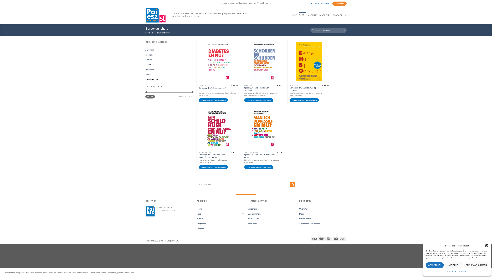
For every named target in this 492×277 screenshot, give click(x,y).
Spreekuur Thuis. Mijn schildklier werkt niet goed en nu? (212, 156)
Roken (148, 74)
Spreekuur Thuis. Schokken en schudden (256, 89)
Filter (150, 96)
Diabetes (149, 54)
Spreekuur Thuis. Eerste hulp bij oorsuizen (303, 89)
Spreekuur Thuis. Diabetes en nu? (212, 88)
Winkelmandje (254, 213)
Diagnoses (324, 15)
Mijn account (253, 218)
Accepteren (435, 265)
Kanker (148, 59)
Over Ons (303, 208)
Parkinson (149, 69)
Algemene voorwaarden (309, 223)
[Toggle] (243, 213)
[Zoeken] (346, 15)
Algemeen (149, 49)
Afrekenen (252, 223)
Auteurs (312, 15)
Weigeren (454, 265)
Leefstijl (148, 64)
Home (294, 15)
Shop (301, 15)
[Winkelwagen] (322, 3)
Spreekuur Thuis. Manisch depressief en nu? (259, 156)
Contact (337, 15)
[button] (487, 245)
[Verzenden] (292, 184)
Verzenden (252, 208)
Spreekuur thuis (153, 79)
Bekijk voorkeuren (476, 265)
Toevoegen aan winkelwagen (213, 100)
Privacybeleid (451, 271)
